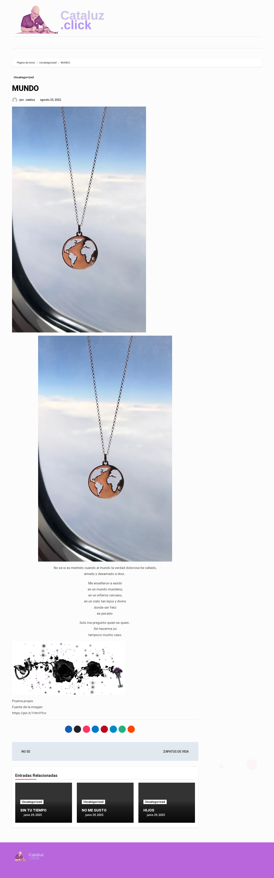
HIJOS (148, 810)
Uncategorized (24, 77)
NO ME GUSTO (94, 810)
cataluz (30, 99)
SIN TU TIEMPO (33, 810)
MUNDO (25, 88)
